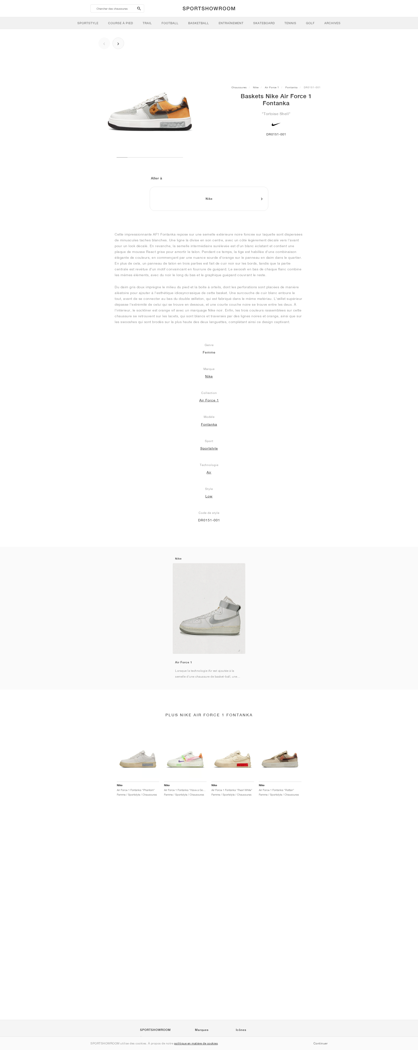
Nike (256, 87)
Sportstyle (209, 448)
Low (209, 496)
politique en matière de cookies (196, 1043)
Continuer (321, 1043)
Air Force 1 (272, 87)
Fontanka (291, 87)
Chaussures (239, 87)
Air (209, 472)
